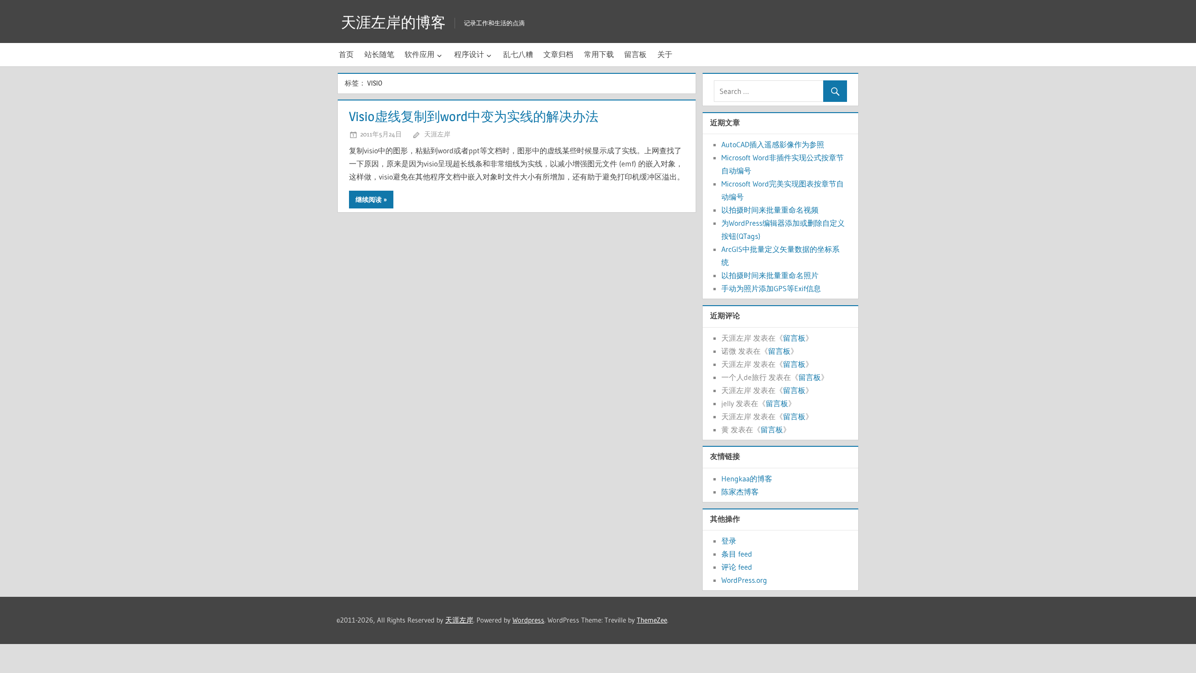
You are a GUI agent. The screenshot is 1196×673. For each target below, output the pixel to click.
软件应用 (419, 54)
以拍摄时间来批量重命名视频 (770, 210)
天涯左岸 (437, 134)
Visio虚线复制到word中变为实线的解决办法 (473, 116)
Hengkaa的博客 (746, 478)
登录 (728, 540)
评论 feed (736, 567)
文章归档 (558, 54)
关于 (664, 54)
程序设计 (469, 54)
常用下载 (599, 54)
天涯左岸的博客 (393, 22)
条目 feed (736, 553)
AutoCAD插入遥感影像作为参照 (772, 144)
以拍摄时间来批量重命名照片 (770, 275)
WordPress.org (744, 580)
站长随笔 (379, 54)
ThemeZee (652, 620)
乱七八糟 (518, 54)
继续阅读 (369, 199)
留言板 (635, 54)
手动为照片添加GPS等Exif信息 (771, 288)
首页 (346, 54)
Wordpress (528, 620)
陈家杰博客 (740, 491)
